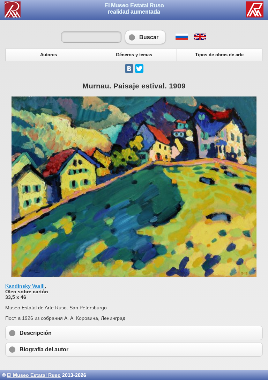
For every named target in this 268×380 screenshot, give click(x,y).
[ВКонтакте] (129, 68)
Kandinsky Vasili (25, 286)
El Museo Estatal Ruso (34, 375)
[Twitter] (139, 68)
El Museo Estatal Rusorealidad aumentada (134, 8)
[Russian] (181, 38)
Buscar (145, 37)
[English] (199, 38)
